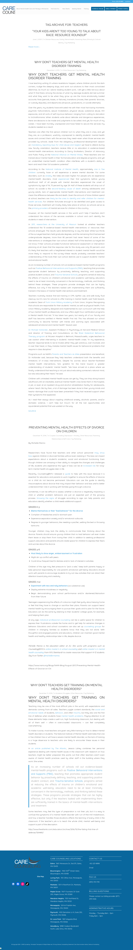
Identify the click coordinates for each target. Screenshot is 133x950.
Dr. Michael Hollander (38, 330)
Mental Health (69, 39)
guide (67, 474)
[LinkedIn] (13, 884)
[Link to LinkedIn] (114, 944)
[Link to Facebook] (108, 944)
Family (61, 39)
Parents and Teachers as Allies (65, 354)
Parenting (78, 39)
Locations (127, 1)
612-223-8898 (94, 863)
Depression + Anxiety (71, 436)
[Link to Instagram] (111, 944)
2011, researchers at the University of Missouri (53, 224)
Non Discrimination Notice (81, 944)
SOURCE (32, 411)
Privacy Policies (57, 944)
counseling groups (92, 626)
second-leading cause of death (66, 188)
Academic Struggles (63, 693)
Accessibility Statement (68, 944)
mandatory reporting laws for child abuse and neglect (56, 145)
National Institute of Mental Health (61, 169)
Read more (33, 46)
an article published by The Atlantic (48, 748)
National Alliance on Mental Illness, (66, 154)
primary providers (39, 208)
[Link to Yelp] (117, 944)
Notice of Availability (94, 944)
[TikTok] (27, 884)
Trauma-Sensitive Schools (66, 274)
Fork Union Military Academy (59, 302)
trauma (77, 712)
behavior (59, 712)
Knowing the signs (45, 498)
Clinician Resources (52, 39)
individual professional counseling (55, 620)
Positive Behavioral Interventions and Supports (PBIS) (59, 268)
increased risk (89, 465)
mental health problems (72, 716)
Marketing (71, 43)
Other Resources (69, 70)
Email (91, 868)
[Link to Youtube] (120, 944)
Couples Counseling (57, 436)
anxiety (48, 175)
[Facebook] (18, 884)
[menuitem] (127, 1)
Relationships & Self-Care (61, 439)
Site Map (40, 876)
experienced (63, 179)
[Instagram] (22, 884)
